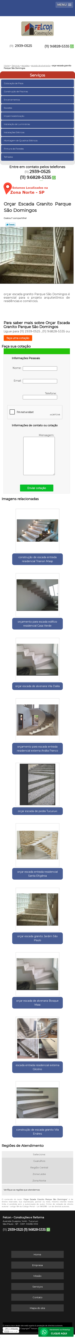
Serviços (37, 75)
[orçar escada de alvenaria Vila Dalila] (37, 658)
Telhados (8, 156)
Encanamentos (12, 99)
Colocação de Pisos (13, 83)
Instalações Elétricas (14, 132)
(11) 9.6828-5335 (57, 46)
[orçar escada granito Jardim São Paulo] (37, 908)
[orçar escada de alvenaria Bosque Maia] (37, 973)
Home (37, 1254)
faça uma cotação (18, 338)
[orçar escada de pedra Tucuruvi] (37, 783)
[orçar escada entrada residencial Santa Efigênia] (37, 844)
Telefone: (51, 393)
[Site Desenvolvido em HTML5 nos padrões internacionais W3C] (11, 1331)
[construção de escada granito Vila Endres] (37, 1102)
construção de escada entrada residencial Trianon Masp (37, 559)
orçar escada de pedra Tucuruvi (37, 811)
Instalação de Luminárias (17, 124)
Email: (18, 380)
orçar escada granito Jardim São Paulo (37, 938)
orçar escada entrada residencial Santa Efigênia (37, 873)
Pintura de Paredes (14, 148)
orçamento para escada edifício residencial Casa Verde (37, 623)
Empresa (37, 1265)
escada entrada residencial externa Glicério (37, 1067)
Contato (37, 1297)
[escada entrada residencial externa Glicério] (37, 1037)
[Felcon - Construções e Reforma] (37, 27)
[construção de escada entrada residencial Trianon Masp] (37, 529)
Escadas (8, 107)
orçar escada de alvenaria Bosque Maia (37, 1002)
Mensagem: (47, 435)
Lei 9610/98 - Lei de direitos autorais (53, 1206)
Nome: (18, 368)
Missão (37, 1275)
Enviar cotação (36, 488)
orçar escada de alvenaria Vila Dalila (37, 686)
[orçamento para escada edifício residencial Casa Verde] (37, 594)
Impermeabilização (14, 116)
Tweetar (10, 224)
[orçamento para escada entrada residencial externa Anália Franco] (37, 719)
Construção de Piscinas (16, 91)
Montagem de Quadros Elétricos (21, 140)
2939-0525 (23, 46)
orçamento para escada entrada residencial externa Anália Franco (37, 748)
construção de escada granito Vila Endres (37, 1131)
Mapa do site (37, 1308)
